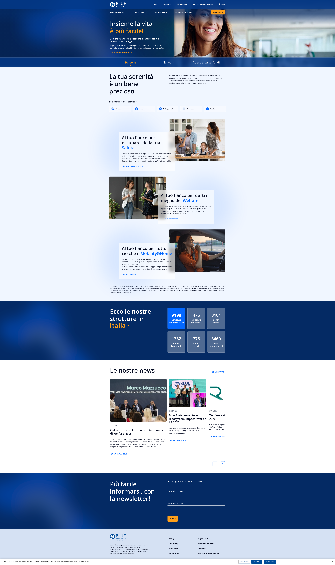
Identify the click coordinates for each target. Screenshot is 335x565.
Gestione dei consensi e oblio (208, 553)
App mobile (202, 548)
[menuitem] (120, 12)
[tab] (130, 62)
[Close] (332, 562)
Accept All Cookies (270, 561)
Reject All (257, 561)
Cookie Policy (173, 544)
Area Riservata (218, 12)
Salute (118, 109)
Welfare (213, 109)
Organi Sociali (203, 539)
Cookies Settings (244, 561)
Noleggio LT (168, 109)
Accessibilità (173, 548)
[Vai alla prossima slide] (222, 463)
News (155, 4)
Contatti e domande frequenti (202, 4)
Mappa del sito (174, 553)
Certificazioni (182, 4)
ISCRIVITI (173, 519)
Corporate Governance (206, 544)
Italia (118, 325)
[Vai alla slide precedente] (215, 463)
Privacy (171, 539)
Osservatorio (167, 4)
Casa (141, 109)
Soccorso (190, 109)
